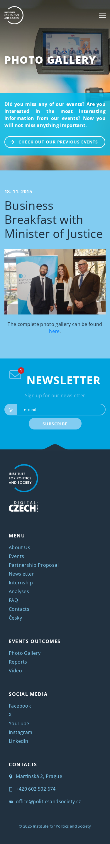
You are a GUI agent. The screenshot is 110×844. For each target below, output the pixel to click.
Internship (21, 582)
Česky (15, 618)
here (54, 331)
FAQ (13, 600)
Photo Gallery (50, 60)
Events (16, 556)
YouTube (19, 723)
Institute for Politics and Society (62, 826)
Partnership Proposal (34, 565)
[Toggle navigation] (102, 15)
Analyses (19, 591)
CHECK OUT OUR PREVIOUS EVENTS (58, 142)
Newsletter (21, 574)
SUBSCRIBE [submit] (55, 424)
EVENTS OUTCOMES (35, 641)
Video (15, 670)
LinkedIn (18, 741)
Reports (18, 662)
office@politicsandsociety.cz (48, 801)
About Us (19, 547)
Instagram (21, 732)
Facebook (20, 706)
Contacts (19, 609)
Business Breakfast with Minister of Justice (53, 219)
